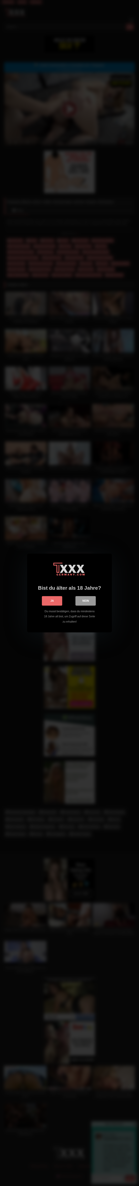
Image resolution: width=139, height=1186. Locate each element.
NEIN (85, 600)
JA (52, 600)
